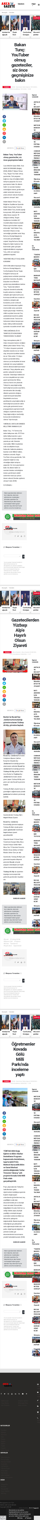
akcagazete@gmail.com (17, 532)
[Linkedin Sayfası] (16, 1394)
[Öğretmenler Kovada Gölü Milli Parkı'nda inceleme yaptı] (15, 1097)
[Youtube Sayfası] (12, 1394)
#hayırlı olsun (8, 946)
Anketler (3, 1486)
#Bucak (6, 939)
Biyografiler (4, 1489)
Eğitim (3, 1443)
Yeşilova (17, 774)
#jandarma (13, 943)
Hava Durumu (5, 1457)
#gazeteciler (17, 946)
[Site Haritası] (23, 1394)
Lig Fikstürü (4, 1466)
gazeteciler (12, 830)
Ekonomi (4, 1434)
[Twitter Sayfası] (5, 1394)
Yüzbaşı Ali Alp (9, 771)
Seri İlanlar (4, 1473)
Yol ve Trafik (5, 1459)
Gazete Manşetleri (7, 1477)
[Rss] (20, 1394)
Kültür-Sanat (5, 1450)
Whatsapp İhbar (23, 1403)
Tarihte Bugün (5, 1468)
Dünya (3, 1439)
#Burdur (6, 943)
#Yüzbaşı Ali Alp (15, 939)
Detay (21, 1518)
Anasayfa (4, 12)
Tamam (28, 1518)
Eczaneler (4, 1464)
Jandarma (14, 756)
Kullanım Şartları (23, 1401)
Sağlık (3, 1446)
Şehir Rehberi (5, 1475)
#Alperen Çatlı (8, 941)
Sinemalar (4, 1471)
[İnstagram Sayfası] (9, 1394)
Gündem (21, 4)
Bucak (5, 756)
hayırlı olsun (7, 832)
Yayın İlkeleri (5, 1403)
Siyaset (3, 1432)
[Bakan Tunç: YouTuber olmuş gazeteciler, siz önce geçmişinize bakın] (15, 102)
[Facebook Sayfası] (2, 1394)
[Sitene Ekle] (27, 1394)
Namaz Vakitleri (6, 1462)
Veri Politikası (5, 1405)
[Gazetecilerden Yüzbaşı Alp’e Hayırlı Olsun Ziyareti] (15, 665)
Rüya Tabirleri (5, 1491)
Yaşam (3, 1448)
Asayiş (3, 1441)
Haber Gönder (22, 1405)
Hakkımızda (5, 1401)
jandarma (6, 794)
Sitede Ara (4, 1484)
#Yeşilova (17, 941)
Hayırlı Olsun (8, 818)
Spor (2, 1437)
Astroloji (3, 1493)
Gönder (24, 556)
